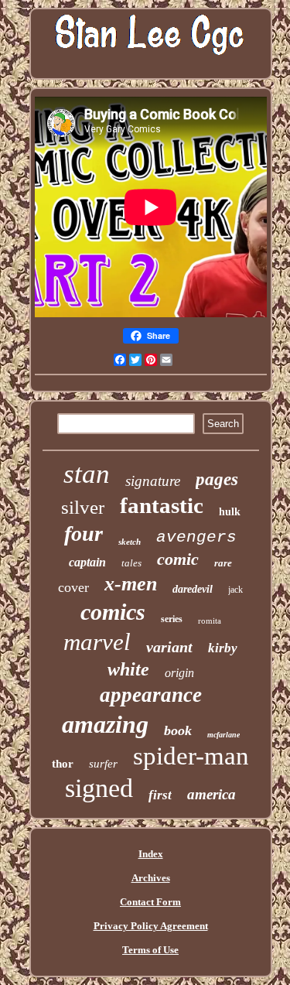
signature (152, 481)
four (83, 534)
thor (62, 764)
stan (86, 474)
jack (235, 589)
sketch (129, 541)
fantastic (161, 505)
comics (112, 611)
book (178, 730)
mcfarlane (223, 734)
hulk (230, 512)
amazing (105, 724)
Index (150, 854)
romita (209, 620)
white (128, 669)
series (172, 619)
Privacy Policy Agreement (151, 926)
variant (169, 646)
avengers (196, 537)
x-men (130, 584)
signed (99, 788)
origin (179, 672)
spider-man (191, 756)
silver (82, 507)
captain (87, 562)
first (160, 795)
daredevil (192, 589)
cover (73, 587)
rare (223, 563)
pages (217, 479)
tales (131, 563)
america (211, 794)
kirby (222, 648)
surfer (103, 764)
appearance (151, 694)
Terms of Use (150, 950)
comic (178, 559)
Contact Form (150, 902)
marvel (97, 641)
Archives (150, 878)
